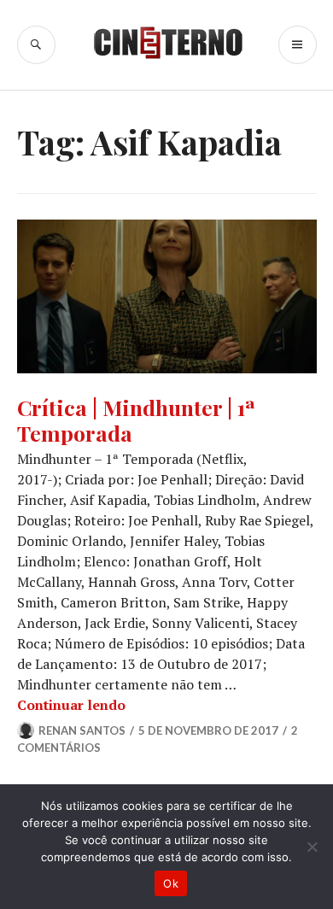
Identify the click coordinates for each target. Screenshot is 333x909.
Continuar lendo (71, 704)
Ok (170, 883)
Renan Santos (82, 730)
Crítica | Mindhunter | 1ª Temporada (136, 420)
